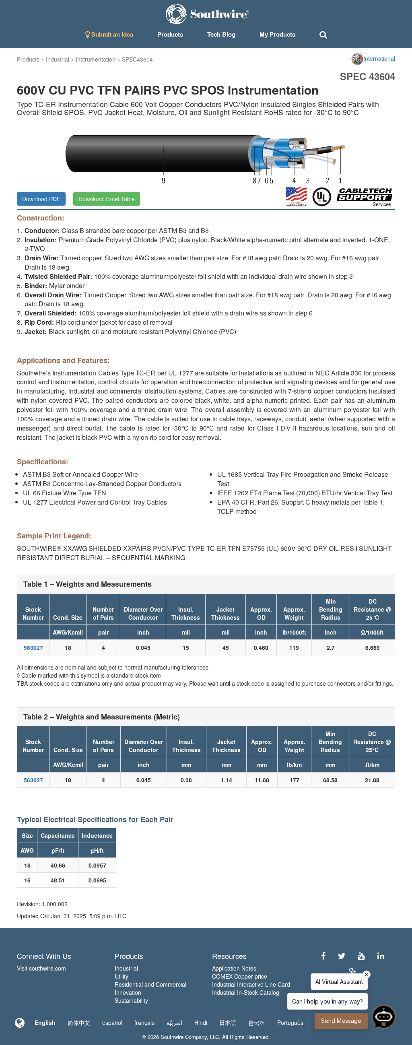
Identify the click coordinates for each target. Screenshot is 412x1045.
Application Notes (234, 968)
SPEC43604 (137, 59)
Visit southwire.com (41, 968)
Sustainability (131, 1000)
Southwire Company (184, 1037)
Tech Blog (221, 34)
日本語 (227, 1022)
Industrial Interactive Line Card (251, 984)
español (112, 1022)
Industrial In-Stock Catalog (245, 992)
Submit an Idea (111, 34)
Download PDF (41, 199)
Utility (121, 976)
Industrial (57, 59)
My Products (277, 34)
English (45, 1022)
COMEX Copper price (239, 976)
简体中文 (79, 1022)
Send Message (341, 1020)
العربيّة (174, 1022)
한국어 (256, 1022)
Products (28, 59)
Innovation (128, 992)
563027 (33, 647)
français (144, 1022)
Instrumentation (95, 59)
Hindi (200, 1022)
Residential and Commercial (150, 984)
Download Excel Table (106, 199)
